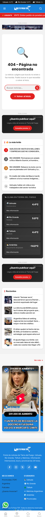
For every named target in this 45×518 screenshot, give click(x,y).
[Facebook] (9, 467)
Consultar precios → (22, 128)
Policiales (6, 487)
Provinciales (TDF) (9, 480)
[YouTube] (35, 467)
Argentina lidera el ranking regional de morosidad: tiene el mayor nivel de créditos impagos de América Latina (27, 321)
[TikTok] (29, 467)
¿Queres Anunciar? (9, 491)
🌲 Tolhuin (28, 487)
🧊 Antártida (29, 495)
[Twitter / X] (22, 467)
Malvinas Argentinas (34, 491)
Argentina (6, 483)
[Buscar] (37, 88)
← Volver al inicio (22, 96)
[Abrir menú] (4, 8)
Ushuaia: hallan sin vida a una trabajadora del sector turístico (23, 186)
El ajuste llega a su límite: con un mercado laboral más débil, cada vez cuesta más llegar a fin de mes (27, 342)
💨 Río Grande (30, 483)
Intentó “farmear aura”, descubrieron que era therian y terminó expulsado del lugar (27, 299)
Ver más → (38, 360)
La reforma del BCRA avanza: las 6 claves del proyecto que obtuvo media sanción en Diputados (26, 310)
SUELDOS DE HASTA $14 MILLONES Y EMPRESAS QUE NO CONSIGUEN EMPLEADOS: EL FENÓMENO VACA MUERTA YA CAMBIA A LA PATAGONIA (25, 150)
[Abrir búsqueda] (40, 8)
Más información (12, 210)
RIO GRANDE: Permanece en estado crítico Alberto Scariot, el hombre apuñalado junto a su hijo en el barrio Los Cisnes (25, 159)
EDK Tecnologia (25, 510)
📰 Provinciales (30, 499)
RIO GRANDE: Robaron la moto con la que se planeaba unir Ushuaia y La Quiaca (25, 168)
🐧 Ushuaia (28, 480)
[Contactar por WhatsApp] (5, 504)
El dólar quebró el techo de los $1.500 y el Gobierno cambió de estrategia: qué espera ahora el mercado (27, 331)
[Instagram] (16, 467)
